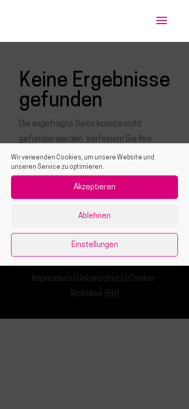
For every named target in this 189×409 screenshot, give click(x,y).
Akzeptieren (95, 187)
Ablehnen (94, 216)
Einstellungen (94, 245)
